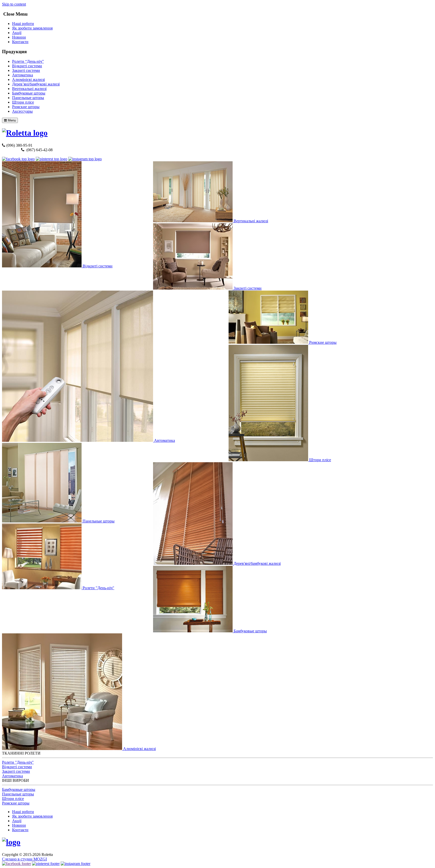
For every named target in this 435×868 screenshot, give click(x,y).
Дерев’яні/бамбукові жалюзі (36, 84)
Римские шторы (26, 107)
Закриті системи (26, 70)
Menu (11, 120)
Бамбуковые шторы (28, 93)
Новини (19, 37)
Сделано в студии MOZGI (24, 859)
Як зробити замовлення (32, 28)
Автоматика (22, 75)
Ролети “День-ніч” (28, 61)
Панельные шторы (28, 98)
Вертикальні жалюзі (29, 88)
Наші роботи (23, 23)
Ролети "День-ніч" (18, 762)
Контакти (20, 42)
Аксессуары (22, 111)
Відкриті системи (27, 66)
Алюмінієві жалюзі (28, 79)
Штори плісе (23, 102)
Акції (16, 32)
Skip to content (14, 4)
